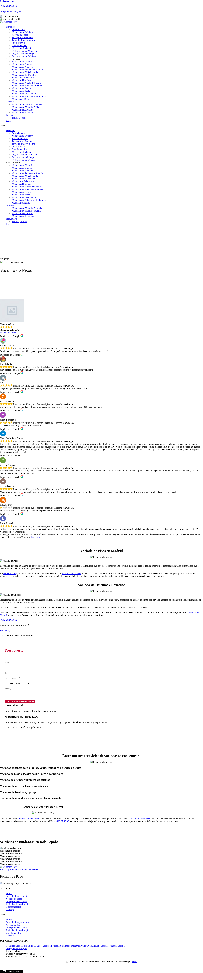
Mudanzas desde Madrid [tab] (11, 853)
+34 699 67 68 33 (8, 6)
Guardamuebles (19, 45)
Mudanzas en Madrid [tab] (10, 851)
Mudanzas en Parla (21, 91)
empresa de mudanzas (29, 818)
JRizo (134, 961)
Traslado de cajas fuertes (23, 40)
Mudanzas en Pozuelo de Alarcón (27, 69)
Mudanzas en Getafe (21, 88)
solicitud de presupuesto (140, 818)
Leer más (35, 537)
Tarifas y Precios (19, 117)
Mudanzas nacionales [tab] (10, 856)
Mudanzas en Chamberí (23, 64)
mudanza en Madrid (71, 573)
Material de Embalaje (22, 48)
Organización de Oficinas (24, 56)
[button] (101, 125)
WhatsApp (5, 630)
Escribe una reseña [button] (9, 332)
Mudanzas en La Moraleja (24, 75)
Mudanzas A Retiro (21, 99)
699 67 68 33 (62, 821)
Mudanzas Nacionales (22, 109)
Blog (8, 120)
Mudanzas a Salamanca (23, 77)
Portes (9, 893)
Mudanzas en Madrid (22, 61)
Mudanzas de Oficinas (22, 32)
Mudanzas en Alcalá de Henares (27, 83)
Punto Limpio (18, 43)
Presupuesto (11, 115)
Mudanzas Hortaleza (21, 80)
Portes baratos (18, 29)
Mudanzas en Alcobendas (24, 67)
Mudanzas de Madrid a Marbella (27, 104)
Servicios (10, 27)
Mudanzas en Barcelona (23, 112)
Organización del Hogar (23, 53)
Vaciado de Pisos (20, 35)
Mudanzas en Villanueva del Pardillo (29, 96)
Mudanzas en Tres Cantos (24, 93)
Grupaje (10, 101)
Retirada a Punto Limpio (17, 904)
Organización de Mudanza (24, 51)
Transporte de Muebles (22, 37)
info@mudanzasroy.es (10, 11)
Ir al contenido (7, 1)
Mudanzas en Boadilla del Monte (27, 85)
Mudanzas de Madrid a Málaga (26, 107)
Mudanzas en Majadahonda (25, 72)
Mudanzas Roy (10, 573)
